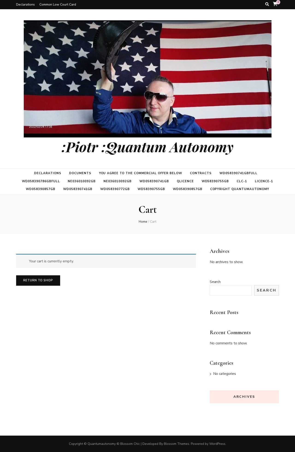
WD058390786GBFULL (41, 181)
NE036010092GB (82, 181)
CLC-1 (242, 181)
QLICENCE (185, 181)
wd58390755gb (215, 181)
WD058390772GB (115, 189)
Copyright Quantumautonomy (239, 189)
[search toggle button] (267, 4)
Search (215, 281)
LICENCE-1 (264, 181)
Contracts (201, 173)
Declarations (25, 4)
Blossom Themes (176, 444)
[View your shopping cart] (275, 4)
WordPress (217, 444)
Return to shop (38, 280)
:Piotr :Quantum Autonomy (147, 146)
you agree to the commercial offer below (140, 173)
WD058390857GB (40, 189)
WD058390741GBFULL (238, 173)
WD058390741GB (154, 181)
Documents (80, 173)
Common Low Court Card (57, 4)
